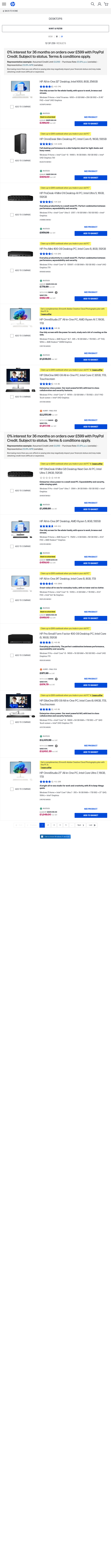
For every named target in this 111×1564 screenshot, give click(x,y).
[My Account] (99, 4)
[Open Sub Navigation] (4, 4)
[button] (73, 134)
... (71, 825)
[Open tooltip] (56, 292)
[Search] (92, 4)
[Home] (12, 4)
